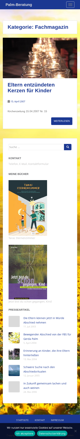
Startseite (22, 420)
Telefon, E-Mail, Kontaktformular (29, 164)
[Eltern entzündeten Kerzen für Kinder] (40, 58)
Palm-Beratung (19, 5)
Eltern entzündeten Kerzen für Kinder (31, 87)
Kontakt (15, 158)
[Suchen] (67, 147)
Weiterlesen (62, 121)
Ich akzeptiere (24, 433)
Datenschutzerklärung (52, 433)
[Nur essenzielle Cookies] (75, 431)
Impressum (57, 420)
